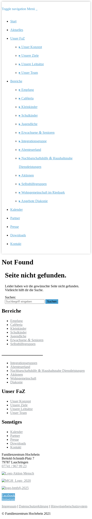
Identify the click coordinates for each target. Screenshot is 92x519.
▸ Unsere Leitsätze (31, 64)
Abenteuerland (20, 367)
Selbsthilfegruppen (23, 344)
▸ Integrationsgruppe (33, 141)
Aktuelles (16, 30)
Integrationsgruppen (23, 363)
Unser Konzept (20, 401)
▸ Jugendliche (28, 124)
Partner (15, 218)
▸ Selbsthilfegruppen (33, 184)
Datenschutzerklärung (33, 506)
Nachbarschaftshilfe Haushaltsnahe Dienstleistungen (47, 370)
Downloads (18, 235)
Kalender (16, 209)
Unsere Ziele (19, 405)
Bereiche (16, 81)
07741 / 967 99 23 (14, 466)
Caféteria (16, 324)
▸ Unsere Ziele (29, 55)
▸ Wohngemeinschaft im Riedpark (42, 192)
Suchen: (10, 297)
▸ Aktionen (26, 175)
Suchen (51, 301)
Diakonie (16, 382)
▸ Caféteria (26, 98)
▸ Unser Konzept (30, 47)
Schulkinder (18, 332)
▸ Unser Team (28, 72)
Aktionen (16, 374)
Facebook (8, 495)
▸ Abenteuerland (30, 149)
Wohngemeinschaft (23, 378)
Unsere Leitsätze (21, 409)
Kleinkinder (18, 328)
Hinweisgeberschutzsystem (69, 506)
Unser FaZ (17, 38)
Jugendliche (18, 336)
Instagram (8, 499)
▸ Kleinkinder (28, 107)
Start (13, 21)
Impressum (9, 506)
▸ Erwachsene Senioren (37, 132)
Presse (14, 226)
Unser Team (18, 413)
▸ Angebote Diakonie (33, 201)
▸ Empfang (26, 90)
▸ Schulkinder (28, 115)
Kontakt (15, 244)
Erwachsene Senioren (26, 340)
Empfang (16, 321)
